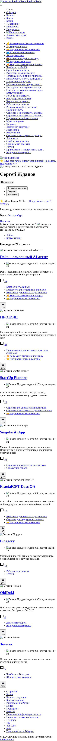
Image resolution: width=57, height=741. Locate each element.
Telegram (12, 191)
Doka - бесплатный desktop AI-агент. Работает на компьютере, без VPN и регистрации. (26, 273)
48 (5, 281)
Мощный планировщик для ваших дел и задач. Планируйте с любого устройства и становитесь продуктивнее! (26, 450)
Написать (5, 221)
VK (8, 722)
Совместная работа (16, 468)
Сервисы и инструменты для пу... (24, 135)
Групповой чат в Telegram (20, 731)
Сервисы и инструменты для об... (24, 115)
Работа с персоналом (17, 104)
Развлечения (13, 132)
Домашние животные (18, 127)
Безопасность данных (18, 101)
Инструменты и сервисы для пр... (24, 87)
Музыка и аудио (15, 121)
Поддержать (12, 29)
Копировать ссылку (17, 188)
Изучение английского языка (22, 118)
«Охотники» (13, 23)
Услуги (10, 146)
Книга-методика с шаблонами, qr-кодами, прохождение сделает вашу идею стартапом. (24, 394)
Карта (9, 18)
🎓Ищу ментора (15, 55)
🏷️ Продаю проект (16, 46)
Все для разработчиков (18, 98)
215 (3, 422)
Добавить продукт (16, 35)
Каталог (10, 15)
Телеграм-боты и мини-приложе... (24, 75)
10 (5, 511)
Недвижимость (14, 110)
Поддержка (12, 708)
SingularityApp (12, 432)
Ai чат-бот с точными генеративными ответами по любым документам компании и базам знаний (27, 503)
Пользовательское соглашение (22, 717)
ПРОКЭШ (9, 317)
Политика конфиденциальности (23, 714)
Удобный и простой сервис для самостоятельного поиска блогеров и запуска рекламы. (27, 557)
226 (3, 307)
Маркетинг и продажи (18, 81)
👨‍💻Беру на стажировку (18, 61)
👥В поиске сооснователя (20, 52)
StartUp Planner (13, 378)
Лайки (9, 235)
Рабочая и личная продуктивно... (24, 84)
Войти (9, 38)
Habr (8, 728)
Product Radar (33, 1)
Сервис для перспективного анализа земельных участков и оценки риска (26, 660)
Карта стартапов (15, 700)
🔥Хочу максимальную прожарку (24, 64)
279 (3, 477)
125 (3, 686)
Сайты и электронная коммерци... (24, 90)
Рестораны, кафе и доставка (21, 107)
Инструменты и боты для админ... (24, 78)
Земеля (6, 644)
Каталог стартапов (16, 697)
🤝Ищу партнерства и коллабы (23, 49)
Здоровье (11, 124)
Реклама (10, 711)
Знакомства (12, 129)
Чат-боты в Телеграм (17, 674)
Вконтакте (12, 195)
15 (5, 565)
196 (3, 583)
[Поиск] (15, 32)
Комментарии (13, 238)
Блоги (9, 21)
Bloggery (7, 541)
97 (3, 531)
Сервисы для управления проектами (26, 407)
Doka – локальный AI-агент (24, 257)
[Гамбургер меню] (1, 5)
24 (5, 344)
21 (5, 402)
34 (5, 459)
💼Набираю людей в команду (22, 58)
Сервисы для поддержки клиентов (25, 519)
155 (3, 634)
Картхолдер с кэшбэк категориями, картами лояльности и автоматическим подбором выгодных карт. (28, 335)
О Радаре (11, 12)
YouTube (11, 725)
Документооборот (16, 622)
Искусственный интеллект (20, 73)
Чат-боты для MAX (16, 67)
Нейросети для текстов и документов (26, 292)
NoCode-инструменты (18, 95)
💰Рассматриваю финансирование (25, 43)
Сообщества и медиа (17, 141)
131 (3, 368)
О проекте (11, 691)
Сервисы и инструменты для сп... (24, 112)
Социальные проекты (18, 144)
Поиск (9, 705)
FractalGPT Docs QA (17, 486)
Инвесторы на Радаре (18, 703)
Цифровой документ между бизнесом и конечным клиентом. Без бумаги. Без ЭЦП (27, 609)
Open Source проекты (17, 70)
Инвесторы (12, 26)
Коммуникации (14, 92)
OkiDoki (7, 593)
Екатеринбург (15, 215)
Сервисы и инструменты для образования (29, 410)
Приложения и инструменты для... (25, 149)
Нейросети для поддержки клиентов (26, 289)
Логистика (12, 138)
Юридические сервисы (18, 152)
